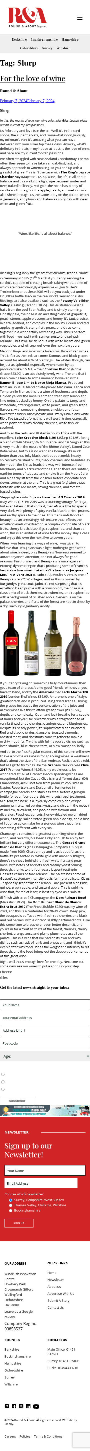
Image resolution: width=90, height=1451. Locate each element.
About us (54, 1286)
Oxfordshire (29, 48)
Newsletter (56, 1279)
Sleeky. (9, 1424)
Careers (10, 1436)
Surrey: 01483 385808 (63, 1361)
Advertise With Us (61, 1293)
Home (52, 1272)
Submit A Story (59, 1300)
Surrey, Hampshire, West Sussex (30, 1074)
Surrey (47, 48)
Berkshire (19, 39)
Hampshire (70, 39)
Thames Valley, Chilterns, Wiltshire (31, 1082)
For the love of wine (32, 78)
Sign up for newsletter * (18, 997)
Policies (25, 1436)
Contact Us (56, 1307)
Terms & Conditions (48, 1436)
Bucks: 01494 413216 (63, 1368)
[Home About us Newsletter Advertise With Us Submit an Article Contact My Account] (79, 18)
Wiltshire (63, 48)
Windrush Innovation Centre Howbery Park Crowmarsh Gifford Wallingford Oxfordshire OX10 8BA (20, 1289)
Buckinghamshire (44, 39)
